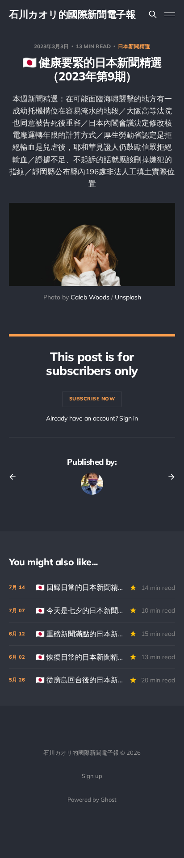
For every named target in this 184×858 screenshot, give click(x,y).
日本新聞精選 (134, 46)
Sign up (92, 775)
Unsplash (128, 297)
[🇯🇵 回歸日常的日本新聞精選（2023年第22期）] (92, 587)
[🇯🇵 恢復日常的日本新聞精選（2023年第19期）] (92, 657)
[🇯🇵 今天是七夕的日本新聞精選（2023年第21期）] (92, 610)
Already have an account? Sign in (92, 418)
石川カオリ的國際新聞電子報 (72, 14)
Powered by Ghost (92, 799)
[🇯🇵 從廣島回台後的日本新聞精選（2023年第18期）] (92, 680)
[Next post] (168, 477)
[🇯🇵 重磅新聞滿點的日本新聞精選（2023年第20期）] (92, 633)
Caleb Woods (90, 297)
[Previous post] (15, 477)
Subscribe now (92, 398)
